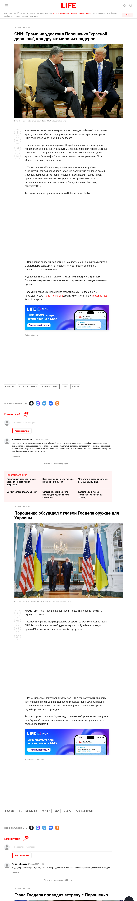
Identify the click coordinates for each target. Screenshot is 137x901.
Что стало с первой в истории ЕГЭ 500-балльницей (93, 480)
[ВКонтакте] (50, 403)
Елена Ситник (32, 335)
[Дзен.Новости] (31, 403)
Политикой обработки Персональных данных (72, 13)
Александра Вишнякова (36, 759)
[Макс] (38, 403)
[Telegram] (44, 403)
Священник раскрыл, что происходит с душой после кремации (55, 494)
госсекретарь (99, 295)
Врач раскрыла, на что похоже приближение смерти (58, 480)
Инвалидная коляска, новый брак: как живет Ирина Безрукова (21, 481)
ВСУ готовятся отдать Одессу (22, 491)
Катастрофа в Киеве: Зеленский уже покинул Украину (90, 494)
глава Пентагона (53, 295)
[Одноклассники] (57, 403)
